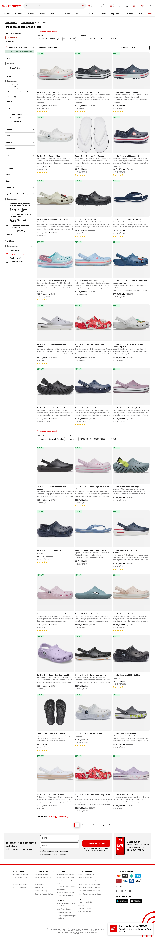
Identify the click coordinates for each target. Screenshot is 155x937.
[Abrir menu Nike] (142, 14)
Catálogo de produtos (86, 874)
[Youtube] (129, 891)
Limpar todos (9, 41)
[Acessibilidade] (150, 6)
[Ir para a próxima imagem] (71, 71)
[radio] (8, 86)
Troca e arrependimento (21, 884)
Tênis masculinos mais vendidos (89, 891)
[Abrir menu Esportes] (10, 14)
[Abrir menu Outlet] (153, 14)
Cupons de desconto (64, 912)
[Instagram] (121, 891)
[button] (20, 47)
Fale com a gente (19, 881)
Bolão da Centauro (85, 912)
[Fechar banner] (151, 925)
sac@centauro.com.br (77, 933)
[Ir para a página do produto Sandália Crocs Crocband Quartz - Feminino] (131, 592)
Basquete (102, 14)
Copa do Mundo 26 (85, 902)
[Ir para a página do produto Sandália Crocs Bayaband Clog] (131, 712)
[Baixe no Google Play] (122, 901)
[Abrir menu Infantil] (46, 14)
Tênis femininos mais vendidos (89, 887)
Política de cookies (41, 874)
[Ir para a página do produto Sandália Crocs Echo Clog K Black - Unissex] (55, 386)
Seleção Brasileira (84, 908)
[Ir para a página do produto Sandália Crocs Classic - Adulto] (55, 134)
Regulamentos (40, 884)
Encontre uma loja (19, 887)
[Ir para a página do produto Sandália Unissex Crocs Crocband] (131, 773)
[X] (125, 891)
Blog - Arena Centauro (65, 909)
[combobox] (53, 5)
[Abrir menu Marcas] (133, 14)
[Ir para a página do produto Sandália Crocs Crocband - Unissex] (55, 773)
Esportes (6, 14)
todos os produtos (27, 23)
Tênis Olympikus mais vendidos (89, 894)
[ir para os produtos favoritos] (134, 6)
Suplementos (116, 14)
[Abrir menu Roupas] (70, 14)
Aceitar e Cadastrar (96, 843)
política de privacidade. (99, 850)
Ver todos (9, 101)
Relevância (136, 48)
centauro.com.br (11, 23)
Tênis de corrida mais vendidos (89, 884)
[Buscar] (83, 6)
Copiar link (62, 816)
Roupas (67, 14)
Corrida (78, 14)
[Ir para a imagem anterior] (39, 71)
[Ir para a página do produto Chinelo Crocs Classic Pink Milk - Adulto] (55, 592)
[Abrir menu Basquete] (106, 14)
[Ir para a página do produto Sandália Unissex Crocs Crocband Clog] (93, 259)
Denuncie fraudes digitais (44, 894)
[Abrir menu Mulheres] (35, 14)
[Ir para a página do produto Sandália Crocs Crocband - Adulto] (55, 70)
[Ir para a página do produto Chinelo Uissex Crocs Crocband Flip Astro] (93, 528)
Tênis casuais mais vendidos (88, 881)
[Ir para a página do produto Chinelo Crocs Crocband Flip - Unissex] (93, 134)
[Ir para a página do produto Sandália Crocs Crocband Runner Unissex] (93, 653)
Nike (140, 14)
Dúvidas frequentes (20, 878)
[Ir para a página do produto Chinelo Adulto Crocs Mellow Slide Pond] (93, 592)
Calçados (54, 14)
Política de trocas (41, 881)
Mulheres (31, 14)
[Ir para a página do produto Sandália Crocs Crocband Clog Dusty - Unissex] (131, 386)
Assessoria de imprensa (65, 874)
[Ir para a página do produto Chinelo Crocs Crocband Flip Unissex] (55, 712)
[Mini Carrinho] (142, 6)
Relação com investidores (66, 878)
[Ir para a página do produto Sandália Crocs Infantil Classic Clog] (55, 528)
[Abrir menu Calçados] (59, 14)
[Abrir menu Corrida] (82, 14)
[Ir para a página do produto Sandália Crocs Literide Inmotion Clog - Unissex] (55, 322)
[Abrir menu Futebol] (93, 14)
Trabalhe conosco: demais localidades (66, 888)
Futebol (90, 14)
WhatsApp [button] (51, 816)
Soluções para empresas (65, 892)
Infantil (43, 14)
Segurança (39, 887)
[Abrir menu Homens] (22, 14)
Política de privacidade (43, 878)
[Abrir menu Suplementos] (122, 14)
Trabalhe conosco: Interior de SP (66, 882)
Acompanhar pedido (20, 874)
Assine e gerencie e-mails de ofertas (66, 905)
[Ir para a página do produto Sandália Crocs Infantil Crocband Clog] (131, 134)
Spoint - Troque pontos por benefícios (66, 917)
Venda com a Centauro (65, 895)
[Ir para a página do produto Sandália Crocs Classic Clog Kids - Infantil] (55, 653)
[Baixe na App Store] (136, 901)
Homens (18, 14)
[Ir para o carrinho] (142, 6)
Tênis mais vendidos (85, 878)
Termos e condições (42, 891)
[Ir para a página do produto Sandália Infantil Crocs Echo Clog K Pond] (131, 465)
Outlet (150, 14)
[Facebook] (117, 891)
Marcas (130, 14)
